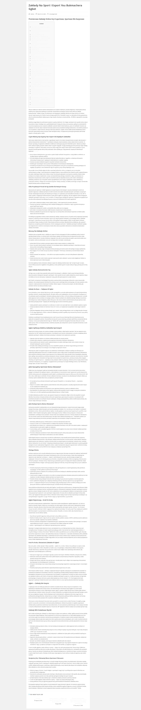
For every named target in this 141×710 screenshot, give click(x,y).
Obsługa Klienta (35, 49)
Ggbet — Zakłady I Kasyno (37, 56)
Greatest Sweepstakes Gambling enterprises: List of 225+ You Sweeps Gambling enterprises (78, 701)
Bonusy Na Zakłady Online (37, 34)
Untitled (38, 698)
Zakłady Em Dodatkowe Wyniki (38, 58)
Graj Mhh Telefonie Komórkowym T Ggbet (41, 73)
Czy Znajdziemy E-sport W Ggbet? (39, 97)
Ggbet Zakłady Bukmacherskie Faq (39, 36)
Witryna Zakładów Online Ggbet (39, 104)
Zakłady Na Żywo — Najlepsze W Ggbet (40, 38)
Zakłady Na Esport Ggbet (37, 64)
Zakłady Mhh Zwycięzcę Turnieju (39, 69)
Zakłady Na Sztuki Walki (37, 90)
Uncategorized (53, 14)
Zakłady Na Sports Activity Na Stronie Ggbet (42, 102)
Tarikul (32, 14)
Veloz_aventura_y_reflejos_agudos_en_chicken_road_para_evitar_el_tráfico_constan (58, 700)
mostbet (36, 151)
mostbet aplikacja (43, 227)
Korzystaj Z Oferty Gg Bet (37, 91)
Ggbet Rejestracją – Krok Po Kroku (39, 51)
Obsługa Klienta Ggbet (36, 71)
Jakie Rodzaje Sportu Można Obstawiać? (41, 47)
